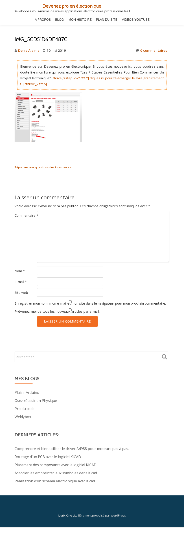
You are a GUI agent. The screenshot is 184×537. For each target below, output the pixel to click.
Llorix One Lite (68, 515)
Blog (59, 19)
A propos (43, 19)
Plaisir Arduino (27, 392)
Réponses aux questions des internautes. (43, 167)
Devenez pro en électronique (71, 6)
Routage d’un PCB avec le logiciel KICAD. (48, 456)
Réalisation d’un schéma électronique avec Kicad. (55, 481)
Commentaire (26, 215)
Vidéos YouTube (135, 19)
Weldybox (23, 416)
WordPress (118, 515)
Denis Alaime (28, 50)
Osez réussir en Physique (36, 400)
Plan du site (106, 19)
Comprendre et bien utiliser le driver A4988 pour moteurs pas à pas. (72, 448)
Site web (21, 292)
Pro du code (25, 408)
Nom (20, 271)
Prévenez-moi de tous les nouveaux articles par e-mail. (57, 311)
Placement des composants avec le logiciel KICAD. (56, 464)
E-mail (21, 281)
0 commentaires (153, 50)
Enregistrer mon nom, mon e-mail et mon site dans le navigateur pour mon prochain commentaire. (90, 303)
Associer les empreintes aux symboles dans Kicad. (56, 472)
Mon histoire (80, 19)
